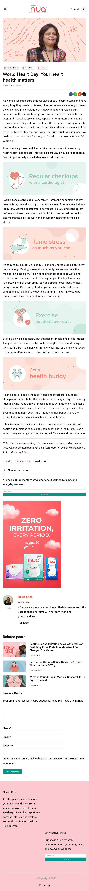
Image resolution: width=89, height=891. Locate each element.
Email (7, 736)
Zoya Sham (35, 685)
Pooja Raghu (35, 655)
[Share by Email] (84, 94)
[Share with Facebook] (71, 94)
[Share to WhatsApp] (75, 94)
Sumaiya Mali (35, 670)
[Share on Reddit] (80, 94)
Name (7, 728)
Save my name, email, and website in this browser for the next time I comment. (44, 761)
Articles (24, 622)
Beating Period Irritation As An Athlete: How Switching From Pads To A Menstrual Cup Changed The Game (56, 647)
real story (41, 461)
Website (8, 745)
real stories (23, 461)
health (8, 461)
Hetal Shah (8, 85)
